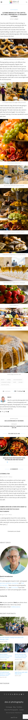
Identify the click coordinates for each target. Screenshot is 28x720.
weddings (8, 583)
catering (9, 379)
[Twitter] (6, 694)
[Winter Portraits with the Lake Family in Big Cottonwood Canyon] (21, 647)
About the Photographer (11, 710)
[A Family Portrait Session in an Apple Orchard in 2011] (6, 665)
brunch (2, 379)
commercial (15, 583)
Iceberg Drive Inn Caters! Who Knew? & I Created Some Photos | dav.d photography (13, 509)
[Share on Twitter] (18, 391)
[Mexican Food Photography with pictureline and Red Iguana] (14, 446)
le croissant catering (6, 382)
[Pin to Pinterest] (19, 391)
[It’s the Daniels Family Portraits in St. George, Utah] (14, 626)
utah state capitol (5, 384)
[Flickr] (14, 694)
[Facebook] (4, 694)
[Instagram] (8, 694)
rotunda (21, 382)
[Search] (26, 2)
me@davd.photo (15, 607)
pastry (14, 382)
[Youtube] (19, 694)
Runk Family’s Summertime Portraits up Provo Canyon (6, 656)
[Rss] (23, 694)
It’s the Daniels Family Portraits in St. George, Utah (12, 638)
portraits (2, 583)
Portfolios (19, 707)
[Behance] (17, 694)
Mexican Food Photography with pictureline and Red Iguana (14, 459)
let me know (14, 587)
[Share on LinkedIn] (21, 391)
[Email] (21, 694)
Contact (21, 710)
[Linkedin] (12, 694)
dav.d (16, 19)
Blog (14, 707)
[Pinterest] (10, 694)
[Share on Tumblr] (22, 391)
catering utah (5, 473)
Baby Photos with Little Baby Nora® (21, 673)
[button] (1, 449)
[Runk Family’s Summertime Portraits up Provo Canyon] (6, 647)
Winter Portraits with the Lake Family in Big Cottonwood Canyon (21, 656)
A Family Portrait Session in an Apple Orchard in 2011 (5, 673)
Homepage (9, 707)
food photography (17, 379)
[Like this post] (15, 391)
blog (7, 587)
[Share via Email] (24, 391)
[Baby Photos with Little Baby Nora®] (21, 665)
